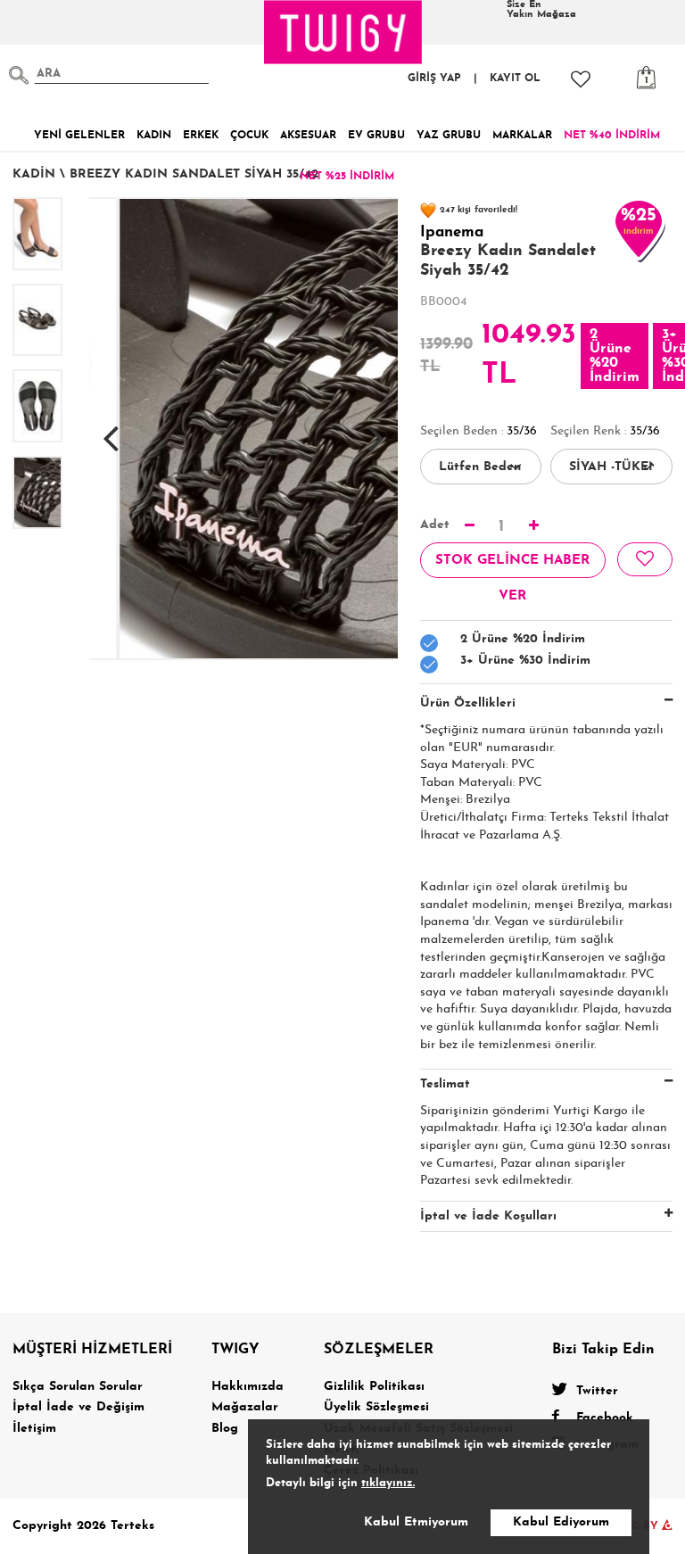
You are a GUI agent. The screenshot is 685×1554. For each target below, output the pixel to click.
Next (376, 429)
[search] (18, 75)
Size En (541, 10)
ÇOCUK (249, 135)
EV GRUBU (376, 135)
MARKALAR (522, 135)
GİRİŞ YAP (434, 78)
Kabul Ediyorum (561, 1522)
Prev (111, 429)
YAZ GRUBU (449, 135)
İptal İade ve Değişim (78, 1407)
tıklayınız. (388, 1483)
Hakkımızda (247, 1386)
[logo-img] (343, 32)
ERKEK (201, 135)
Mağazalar (244, 1407)
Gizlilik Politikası (374, 1386)
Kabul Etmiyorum (416, 1522)
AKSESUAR (308, 135)
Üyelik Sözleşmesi (376, 1407)
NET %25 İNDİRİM (347, 176)
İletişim (34, 1428)
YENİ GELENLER (79, 135)
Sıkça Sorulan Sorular (77, 1386)
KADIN (153, 135)
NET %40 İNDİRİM (612, 135)
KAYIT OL (515, 78)
